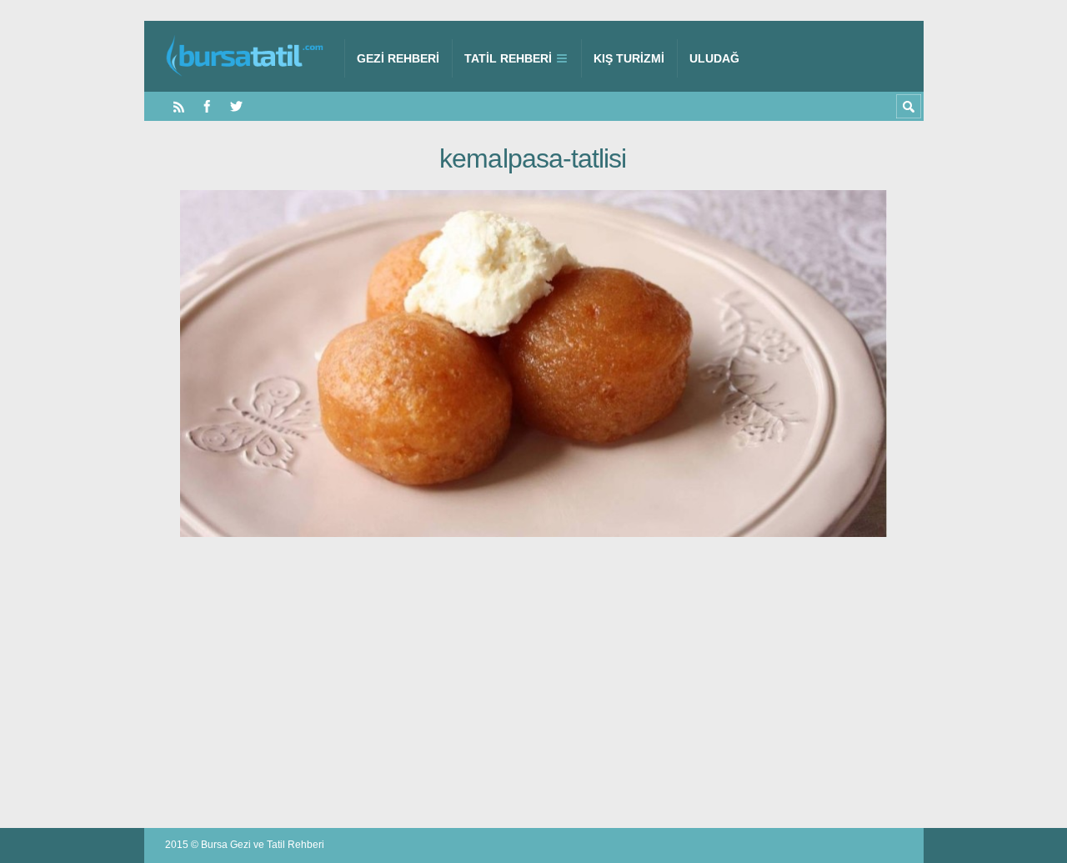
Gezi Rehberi (398, 58)
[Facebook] (207, 106)
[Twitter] (236, 106)
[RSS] (179, 106)
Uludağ (714, 58)
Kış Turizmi (629, 58)
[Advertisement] (534, 683)
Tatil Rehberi (508, 58)
